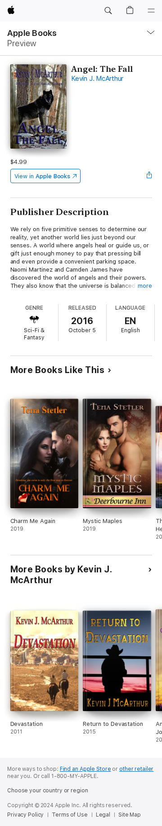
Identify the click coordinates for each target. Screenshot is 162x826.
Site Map (129, 815)
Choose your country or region (47, 790)
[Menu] (151, 11)
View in (42, 176)
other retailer (136, 769)
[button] (108, 11)
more (145, 285)
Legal (103, 815)
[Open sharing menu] (149, 176)
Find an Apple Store (85, 769)
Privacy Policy (25, 815)
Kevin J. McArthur (97, 79)
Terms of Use (70, 815)
